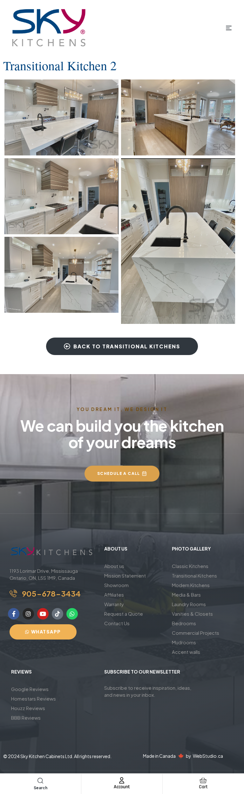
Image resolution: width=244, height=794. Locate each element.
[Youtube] (43, 613)
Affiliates (114, 595)
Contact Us (117, 623)
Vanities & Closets (192, 614)
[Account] (122, 780)
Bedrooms (184, 623)
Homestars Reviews (33, 698)
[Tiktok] (57, 613)
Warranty (114, 604)
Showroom (116, 585)
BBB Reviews (26, 718)
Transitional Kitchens (194, 575)
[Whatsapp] (72, 613)
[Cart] (203, 780)
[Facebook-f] (13, 613)
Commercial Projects (195, 633)
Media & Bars (186, 595)
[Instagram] (28, 613)
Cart (203, 787)
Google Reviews (30, 689)
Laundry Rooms (189, 604)
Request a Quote (123, 614)
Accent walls (186, 652)
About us (114, 566)
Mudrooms (184, 642)
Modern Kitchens (191, 585)
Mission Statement (125, 575)
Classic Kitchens (190, 566)
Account (122, 787)
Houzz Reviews (28, 708)
